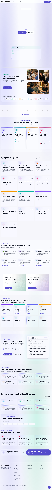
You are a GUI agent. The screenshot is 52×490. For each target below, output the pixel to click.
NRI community (29, 468)
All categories (46, 396)
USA (5, 423)
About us (28, 466)
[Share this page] (49, 487)
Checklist (15, 472)
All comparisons (46, 370)
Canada (15, 423)
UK (10, 423)
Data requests (42, 471)
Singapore (32, 423)
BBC (8, 110)
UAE (26, 423)
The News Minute (16, 110)
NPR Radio (26, 111)
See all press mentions (25, 114)
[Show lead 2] (26, 29)
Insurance (15, 468)
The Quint (23, 110)
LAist (44, 110)
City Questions (16, 479)
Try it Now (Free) (21, 32)
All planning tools (46, 301)
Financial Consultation (17, 478)
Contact (28, 469)
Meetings (15, 476)
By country (19, 1)
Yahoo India (38, 110)
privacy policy (21, 485)
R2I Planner (15, 466)
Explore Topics (30, 32)
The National (31, 110)
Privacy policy (42, 468)
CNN (4, 110)
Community (24, 1)
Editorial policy (42, 466)
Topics (14, 1)
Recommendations (17, 475)
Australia (21, 423)
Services (15, 471)
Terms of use (42, 469)
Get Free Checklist (7, 354)
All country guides (44, 417)
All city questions (46, 246)
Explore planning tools (17, 354)
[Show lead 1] (25, 29)
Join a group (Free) (7, 87)
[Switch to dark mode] (42, 2)
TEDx (49, 110)
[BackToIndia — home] (6, 1)
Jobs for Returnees (17, 469)
